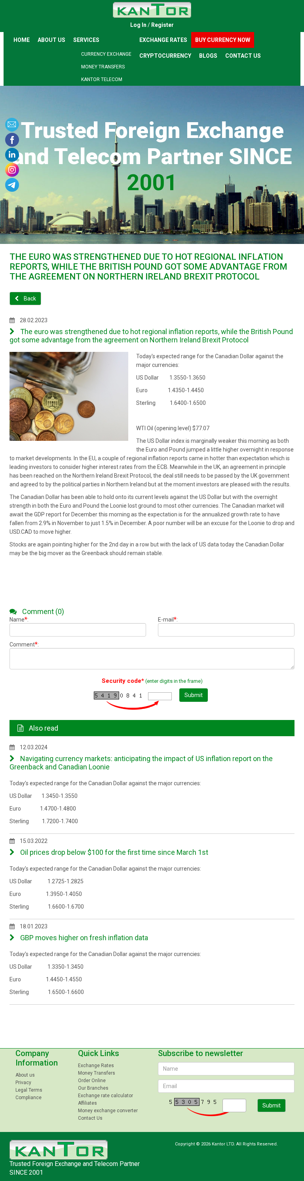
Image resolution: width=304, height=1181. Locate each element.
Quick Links (98, 1053)
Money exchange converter (108, 1110)
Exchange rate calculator (105, 1095)
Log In (138, 25)
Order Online (92, 1080)
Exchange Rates (163, 40)
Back (29, 298)
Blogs (208, 56)
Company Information (36, 1058)
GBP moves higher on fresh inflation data (83, 937)
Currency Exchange (106, 54)
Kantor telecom (101, 79)
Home (21, 40)
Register (162, 25)
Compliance (28, 1097)
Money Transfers (103, 67)
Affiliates (87, 1103)
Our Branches (93, 1088)
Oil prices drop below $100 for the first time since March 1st (113, 852)
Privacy (23, 1082)
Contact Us (243, 56)
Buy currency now (222, 40)
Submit (193, 695)
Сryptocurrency (165, 56)
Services (86, 40)
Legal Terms (28, 1090)
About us (51, 40)
